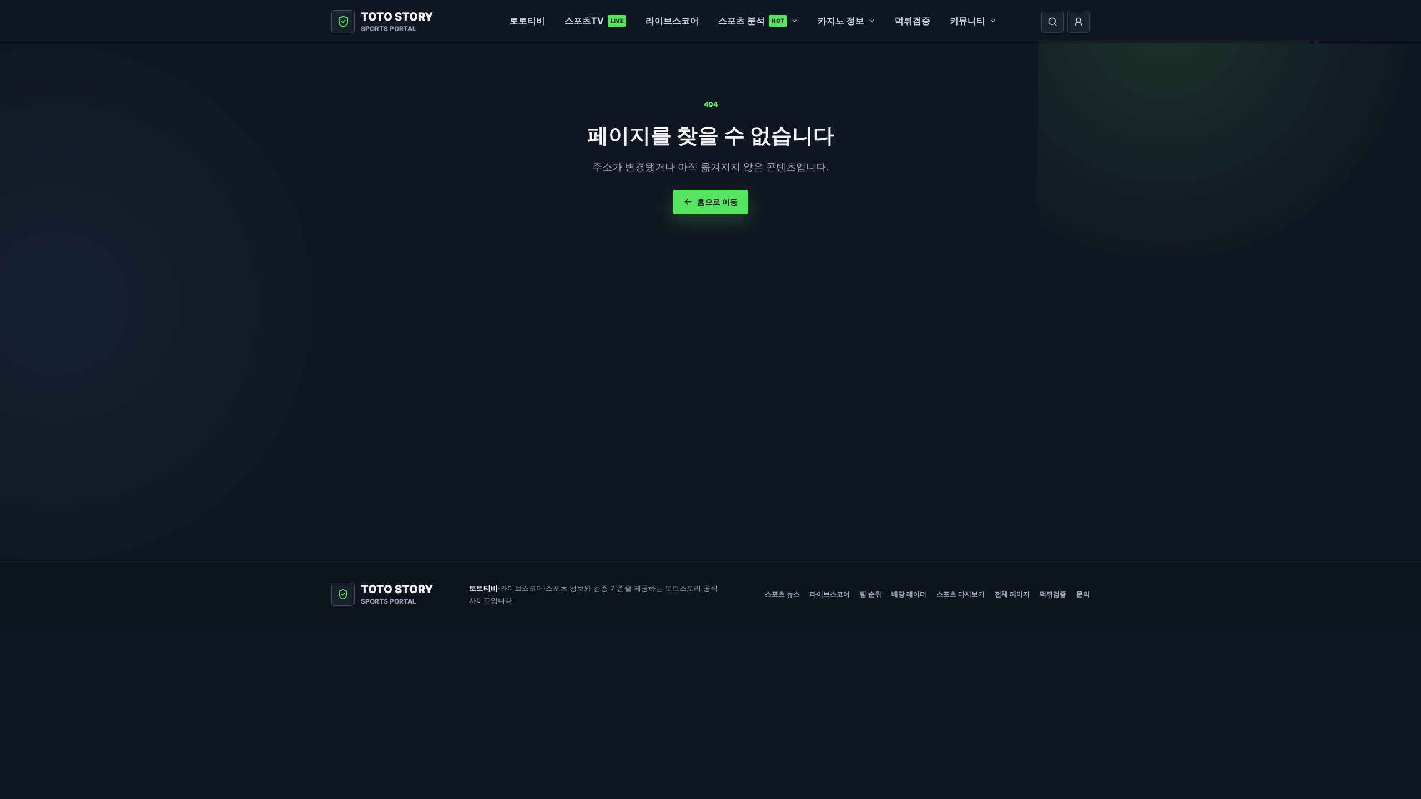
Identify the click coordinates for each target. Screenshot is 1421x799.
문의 (1083, 594)
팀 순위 (870, 594)
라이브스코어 (672, 20)
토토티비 (527, 20)
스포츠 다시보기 (960, 594)
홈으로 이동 (717, 201)
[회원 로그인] (1078, 22)
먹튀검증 (912, 20)
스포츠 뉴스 (782, 594)
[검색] (1052, 22)
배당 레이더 (908, 594)
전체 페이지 (1012, 594)
